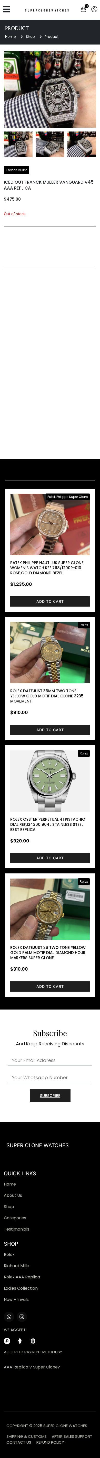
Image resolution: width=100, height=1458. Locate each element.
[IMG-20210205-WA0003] (50, 89)
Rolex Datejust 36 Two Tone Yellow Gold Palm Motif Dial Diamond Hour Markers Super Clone (48, 952)
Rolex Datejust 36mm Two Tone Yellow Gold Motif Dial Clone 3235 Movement (47, 696)
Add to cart (50, 601)
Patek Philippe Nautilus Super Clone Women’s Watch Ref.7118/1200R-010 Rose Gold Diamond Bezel (47, 568)
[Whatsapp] (9, 1317)
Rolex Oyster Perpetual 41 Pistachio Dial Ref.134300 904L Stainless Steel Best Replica (47, 824)
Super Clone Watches (37, 1145)
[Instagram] (22, 1317)
